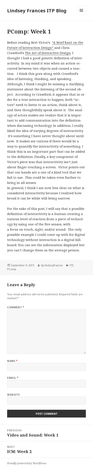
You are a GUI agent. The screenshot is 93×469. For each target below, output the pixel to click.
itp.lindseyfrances (52, 265)
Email (12, 378)
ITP (71, 265)
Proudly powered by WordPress (26, 463)
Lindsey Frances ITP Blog (36, 10)
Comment (15, 307)
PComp (11, 269)
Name (12, 361)
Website (13, 395)
